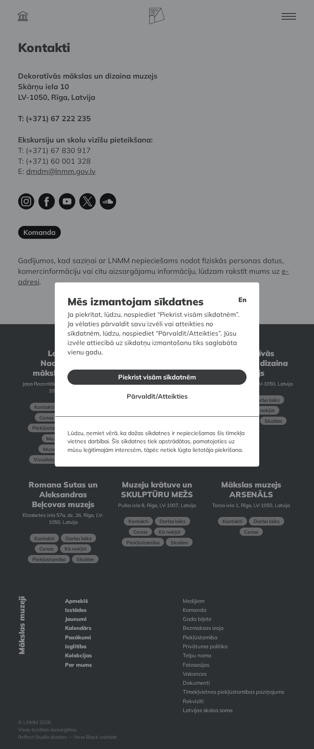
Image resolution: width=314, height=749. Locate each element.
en (242, 300)
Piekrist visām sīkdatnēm (157, 377)
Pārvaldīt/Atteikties (157, 396)
